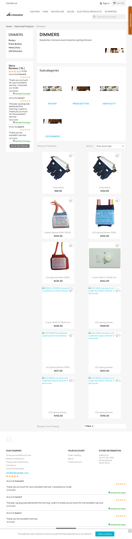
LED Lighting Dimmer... (104, 322)
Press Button (15, 44)
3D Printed (111, 11)
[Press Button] (81, 89)
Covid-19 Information (15, 468)
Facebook (8, 439)
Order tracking (74, 455)
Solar (70, 11)
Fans (45, 11)
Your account (76, 450)
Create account (75, 462)
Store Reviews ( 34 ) (17, 67)
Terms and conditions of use (18, 455)
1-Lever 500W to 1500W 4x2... (105, 277)
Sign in (71, 458)
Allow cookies (105, 534)
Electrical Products (89, 11)
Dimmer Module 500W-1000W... (58, 232)
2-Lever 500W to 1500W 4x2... (58, 322)
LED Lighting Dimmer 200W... (104, 232)
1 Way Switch (58, 187)
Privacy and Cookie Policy (17, 462)
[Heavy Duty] (109, 89)
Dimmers (16, 34)
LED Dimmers (15, 51)
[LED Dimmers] (52, 121)
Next (90, 426)
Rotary (12, 40)
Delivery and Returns (15, 458)
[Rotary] (52, 89)
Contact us (11, 3)
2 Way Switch (104, 187)
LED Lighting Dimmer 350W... (58, 367)
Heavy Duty (14, 47)
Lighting (35, 11)
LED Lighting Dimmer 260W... (58, 277)
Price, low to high (111, 146)
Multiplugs (57, 11)
